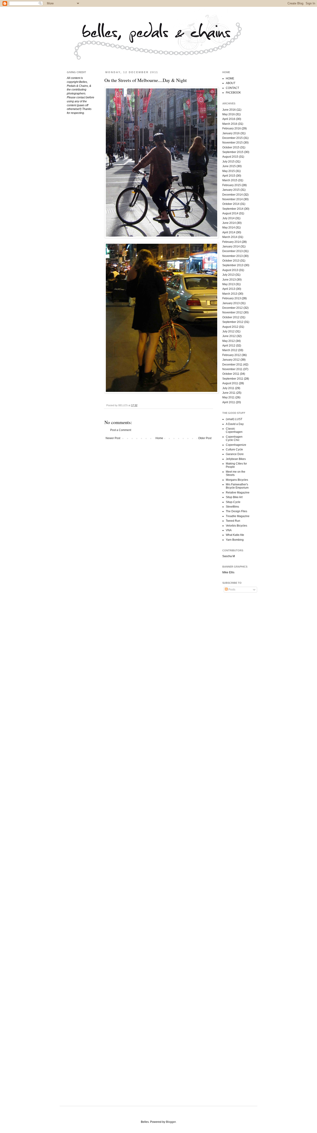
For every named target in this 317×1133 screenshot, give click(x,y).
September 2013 (232, 265)
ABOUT (230, 83)
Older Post (204, 438)
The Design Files (236, 511)
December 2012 (232, 307)
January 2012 (231, 359)
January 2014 (231, 246)
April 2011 (228, 402)
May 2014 (228, 227)
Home (159, 438)
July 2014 (228, 218)
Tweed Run (233, 520)
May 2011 (228, 397)
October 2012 (230, 317)
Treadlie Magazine (237, 516)
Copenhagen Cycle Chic (234, 438)
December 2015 (232, 138)
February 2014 (231, 241)
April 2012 (228, 345)
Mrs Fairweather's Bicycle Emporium (237, 486)
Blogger (171, 1122)
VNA (229, 530)
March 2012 (229, 350)
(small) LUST (234, 419)
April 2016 (228, 119)
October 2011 (230, 373)
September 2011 (232, 378)
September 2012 (232, 322)
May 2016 (228, 114)
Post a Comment (120, 430)
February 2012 (231, 355)
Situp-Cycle (233, 502)
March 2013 (229, 293)
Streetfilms (232, 506)
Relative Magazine (237, 492)
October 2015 (230, 147)
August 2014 (230, 213)
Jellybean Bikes (236, 459)
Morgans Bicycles (237, 479)
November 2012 (232, 312)
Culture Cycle (234, 449)
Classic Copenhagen (234, 430)
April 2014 (228, 232)
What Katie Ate (235, 535)
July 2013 (228, 274)
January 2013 (231, 303)
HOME (230, 78)
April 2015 (228, 175)
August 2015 (230, 156)
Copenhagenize (236, 444)
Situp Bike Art (234, 497)
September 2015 (232, 152)
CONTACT (232, 88)
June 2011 (229, 392)
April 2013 (228, 288)
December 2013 (232, 251)
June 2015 (229, 166)
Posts (231, 589)
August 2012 (230, 326)
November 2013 (232, 256)
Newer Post (113, 438)
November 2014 (232, 199)
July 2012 (228, 331)
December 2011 (232, 364)
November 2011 (232, 369)
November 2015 (232, 142)
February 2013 (231, 298)
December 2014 (232, 194)
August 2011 (230, 383)
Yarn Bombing (235, 539)
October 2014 (230, 204)
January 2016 (231, 133)
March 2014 (229, 237)
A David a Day (235, 424)
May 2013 (228, 284)
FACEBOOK (233, 92)
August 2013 (230, 270)
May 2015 (228, 171)
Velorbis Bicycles (236, 525)
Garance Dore (235, 454)
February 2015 (231, 185)
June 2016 (229, 109)
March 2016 (229, 123)
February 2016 (231, 128)
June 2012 (229, 336)
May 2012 (228, 341)
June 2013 (229, 279)
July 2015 (228, 161)
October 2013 (230, 260)
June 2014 (229, 223)
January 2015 (231, 189)
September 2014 (232, 208)
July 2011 (228, 388)
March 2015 (229, 180)
